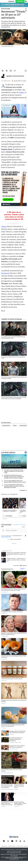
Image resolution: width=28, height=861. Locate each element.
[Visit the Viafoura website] (23, 565)
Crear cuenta (23, 524)
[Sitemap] (24, 841)
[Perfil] (14, 837)
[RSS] (20, 841)
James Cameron (6, 425)
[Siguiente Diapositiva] (25, 507)
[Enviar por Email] (14, 70)
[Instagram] (16, 841)
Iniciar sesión (16, 524)
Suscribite (20, 1)
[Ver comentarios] (25, 9)
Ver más (22, 490)
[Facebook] (4, 841)
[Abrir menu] (2, 5)
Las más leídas (8, 452)
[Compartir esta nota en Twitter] (6, 70)
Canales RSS (4, 846)
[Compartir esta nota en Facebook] (2, 70)
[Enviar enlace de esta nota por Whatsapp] (10, 70)
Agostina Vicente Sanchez (15, 76)
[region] (14, 545)
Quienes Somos (11, 846)
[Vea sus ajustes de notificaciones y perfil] (26, 1)
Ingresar (11, 1)
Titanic (21, 92)
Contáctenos (19, 846)
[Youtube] (12, 841)
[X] (8, 841)
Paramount (5, 273)
